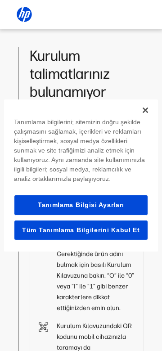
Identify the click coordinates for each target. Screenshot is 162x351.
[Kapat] (145, 110)
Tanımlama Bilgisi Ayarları (81, 204)
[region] (81, 175)
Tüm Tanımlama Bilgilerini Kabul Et (81, 230)
